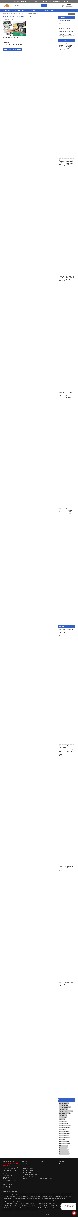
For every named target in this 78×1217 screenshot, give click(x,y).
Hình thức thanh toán (28, 1172)
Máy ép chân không (8, 1207)
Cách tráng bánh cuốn (64, 1113)
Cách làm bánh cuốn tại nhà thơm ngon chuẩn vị (68, 751)
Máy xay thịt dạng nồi (36, 1205)
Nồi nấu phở (26, 1210)
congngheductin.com (11, 1180)
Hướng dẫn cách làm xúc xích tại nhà (68, 867)
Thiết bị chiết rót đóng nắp (65, 34)
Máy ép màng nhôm (64, 1151)
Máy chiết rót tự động (36, 1196)
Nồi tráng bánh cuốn (64, 1153)
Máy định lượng (39, 1207)
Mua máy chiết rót (63, 1123)
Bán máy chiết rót (63, 1105)
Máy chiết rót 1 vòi (45, 1194)
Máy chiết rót (62, 1129)
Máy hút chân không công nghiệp (12, 1201)
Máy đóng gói (62, 23)
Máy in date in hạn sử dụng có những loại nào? (68, 631)
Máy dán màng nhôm (64, 1133)
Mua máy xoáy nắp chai (65, 1125)
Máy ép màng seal (29, 1207)
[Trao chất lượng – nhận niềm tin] (7, 5)
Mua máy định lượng (64, 1127)
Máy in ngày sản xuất (64, 1143)
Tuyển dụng (59, 10)
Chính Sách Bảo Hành (28, 1166)
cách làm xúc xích (63, 1109)
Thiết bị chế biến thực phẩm (65, 31)
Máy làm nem (52, 1203)
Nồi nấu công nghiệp (64, 28)
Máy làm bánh (62, 26)
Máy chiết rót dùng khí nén (10, 1196)
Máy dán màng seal (64, 1135)
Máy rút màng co (61, 1203)
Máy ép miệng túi (19, 1207)
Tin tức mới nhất (62, 36)
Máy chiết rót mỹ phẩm (23, 1196)
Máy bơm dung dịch (34, 1194)
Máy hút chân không (64, 1137)
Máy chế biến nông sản (64, 20)
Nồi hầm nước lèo (57, 1207)
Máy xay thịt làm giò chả (48, 1205)
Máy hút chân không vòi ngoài (63, 1201)
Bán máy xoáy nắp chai (65, 1107)
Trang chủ (25, 10)
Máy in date (62, 1139)
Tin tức (47, 10)
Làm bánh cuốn (63, 1117)
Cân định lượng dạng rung (10, 1194)
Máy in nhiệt (29, 1203)
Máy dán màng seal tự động (33, 1198)
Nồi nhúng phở (18, 1210)
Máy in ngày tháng (19, 1203)
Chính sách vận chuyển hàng (30, 1174)
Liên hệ (53, 10)
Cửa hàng (33, 10)
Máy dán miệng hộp (64, 1131)
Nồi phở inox (34, 1210)
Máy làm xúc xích (63, 1145)
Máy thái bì (16, 1205)
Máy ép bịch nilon (60, 1205)
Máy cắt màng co (55, 1196)
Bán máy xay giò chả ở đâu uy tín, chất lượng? (66, 746)
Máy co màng (46, 1196)
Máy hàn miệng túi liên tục (63, 1198)
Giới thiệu (40, 10)
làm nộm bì (62, 1119)
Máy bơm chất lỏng (23, 1194)
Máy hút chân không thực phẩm (47, 1201)
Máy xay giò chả (63, 1147)
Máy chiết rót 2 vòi (55, 1194)
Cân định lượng (63, 1115)
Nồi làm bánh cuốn (8, 1210)
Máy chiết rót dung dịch (67, 1194)
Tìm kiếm (44, 5)
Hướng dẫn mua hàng (28, 1168)
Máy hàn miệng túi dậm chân (49, 1198)
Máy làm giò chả (43, 1203)
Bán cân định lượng (64, 1103)
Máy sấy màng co (8, 1205)
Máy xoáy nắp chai (63, 1149)
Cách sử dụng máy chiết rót (66, 1111)
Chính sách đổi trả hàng (28, 1170)
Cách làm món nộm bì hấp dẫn (68, 983)
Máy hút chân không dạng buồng (30, 1201)
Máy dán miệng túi (8, 1198)
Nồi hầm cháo (48, 1207)
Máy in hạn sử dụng (64, 1141)
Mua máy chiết (62, 1121)
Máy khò (35, 1203)
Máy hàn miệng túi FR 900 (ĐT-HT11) (17, 13)
